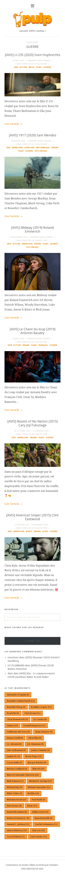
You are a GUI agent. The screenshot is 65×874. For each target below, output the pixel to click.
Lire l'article (13, 123)
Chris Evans (32, 713)
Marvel (38, 768)
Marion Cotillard (17, 768)
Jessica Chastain (40, 750)
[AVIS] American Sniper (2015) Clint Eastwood (32, 517)
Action (23, 67)
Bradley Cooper (41, 707)
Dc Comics (40, 719)
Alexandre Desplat (18, 694)
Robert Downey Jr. (18, 818)
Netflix (33, 793)
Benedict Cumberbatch (21, 701)
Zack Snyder (38, 836)
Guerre (47, 67)
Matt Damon (15, 781)
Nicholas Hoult (16, 799)
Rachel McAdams (17, 812)
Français (43, 345)
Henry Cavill (15, 738)
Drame (54, 147)
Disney (12, 725)
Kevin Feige (33, 756)
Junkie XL (13, 756)
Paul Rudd (38, 799)
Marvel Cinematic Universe (23, 775)
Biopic (29, 531)
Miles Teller (14, 793)
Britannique (43, 147)
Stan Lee (38, 830)
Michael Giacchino (39, 787)
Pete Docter (14, 805)
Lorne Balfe (14, 762)
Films (39, 67)
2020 (16, 67)
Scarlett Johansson (46, 824)
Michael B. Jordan (40, 781)
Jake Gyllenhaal (16, 750)
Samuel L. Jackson (18, 824)
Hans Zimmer (43, 731)
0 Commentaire (41, 430)
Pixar (32, 805)
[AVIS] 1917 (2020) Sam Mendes (32, 135)
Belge (31, 67)
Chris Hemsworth (17, 719)
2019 (9, 243)
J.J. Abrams (14, 744)
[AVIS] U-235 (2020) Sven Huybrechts (32, 55)
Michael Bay (14, 787)
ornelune (13, 657)
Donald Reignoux (34, 725)
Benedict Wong (16, 707)
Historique (41, 151)
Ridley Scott (40, 812)
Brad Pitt (13, 713)
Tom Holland (16, 836)
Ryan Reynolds (43, 818)
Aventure (29, 147)
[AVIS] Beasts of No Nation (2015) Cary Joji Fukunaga (32, 423)
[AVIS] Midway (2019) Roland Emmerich (32, 229)
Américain (17, 147)
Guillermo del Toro (18, 731)
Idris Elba (35, 738)
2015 (14, 437)
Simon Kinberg (17, 830)
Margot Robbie (37, 762)
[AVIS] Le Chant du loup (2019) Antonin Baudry (32, 331)
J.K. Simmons (35, 744)
